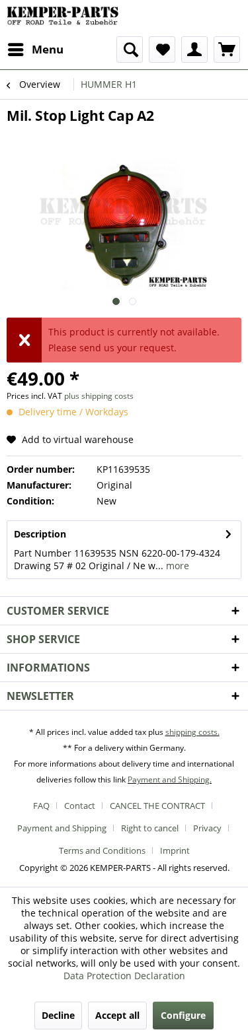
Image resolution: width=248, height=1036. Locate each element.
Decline (58, 1015)
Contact (79, 806)
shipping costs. (192, 732)
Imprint (175, 850)
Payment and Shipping (61, 828)
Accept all (117, 1015)
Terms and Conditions (102, 850)
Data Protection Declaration (124, 975)
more (176, 565)
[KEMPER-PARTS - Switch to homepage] (65, 18)
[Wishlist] (162, 49)
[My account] (194, 49)
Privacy (207, 828)
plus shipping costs (99, 395)
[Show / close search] (129, 49)
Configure (183, 1015)
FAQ (41, 806)
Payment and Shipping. (170, 779)
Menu (47, 49)
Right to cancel (150, 828)
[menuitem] (35, 49)
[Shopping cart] (227, 49)
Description (40, 534)
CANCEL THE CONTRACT (157, 806)
